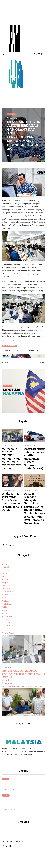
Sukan (5, 779)
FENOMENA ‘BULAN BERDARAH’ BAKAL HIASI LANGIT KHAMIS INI (19, 802)
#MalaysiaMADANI (9, 346)
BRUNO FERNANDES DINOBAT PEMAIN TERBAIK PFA (22, 784)
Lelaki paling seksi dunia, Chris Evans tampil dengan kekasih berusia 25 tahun (12, 502)
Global (5, 795)
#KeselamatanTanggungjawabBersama (17, 341)
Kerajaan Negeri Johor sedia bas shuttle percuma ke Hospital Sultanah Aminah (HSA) (34, 458)
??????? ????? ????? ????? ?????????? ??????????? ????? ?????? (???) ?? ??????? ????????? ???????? (12, 458)
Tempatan (12, 114)
